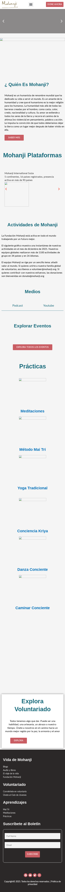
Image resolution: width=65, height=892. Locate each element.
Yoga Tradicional (32, 488)
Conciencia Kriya (32, 531)
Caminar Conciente (32, 608)
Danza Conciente (32, 569)
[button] (30, 4)
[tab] (17, 306)
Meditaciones (32, 411)
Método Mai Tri (32, 449)
